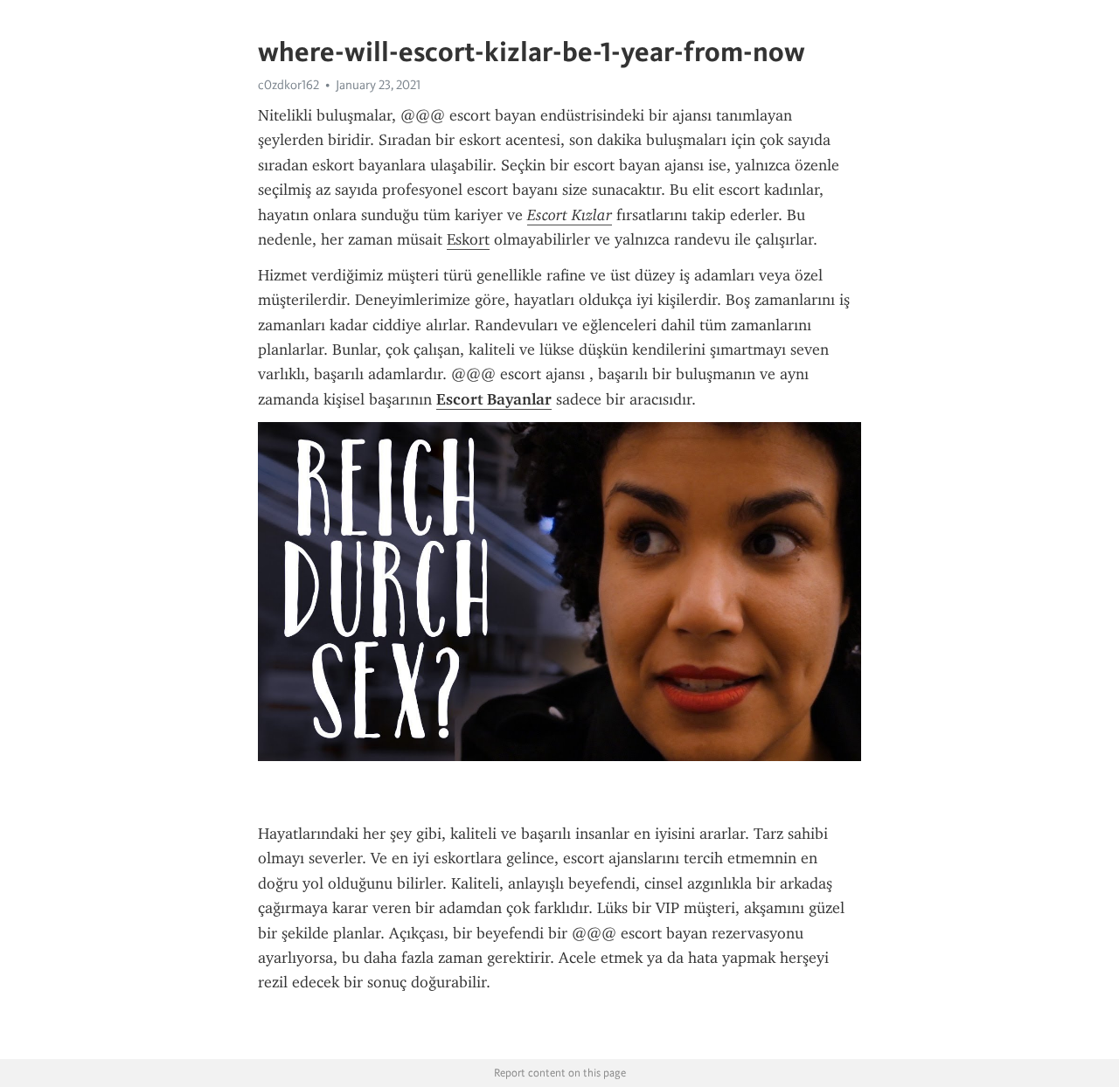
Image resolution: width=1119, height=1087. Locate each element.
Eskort (468, 239)
